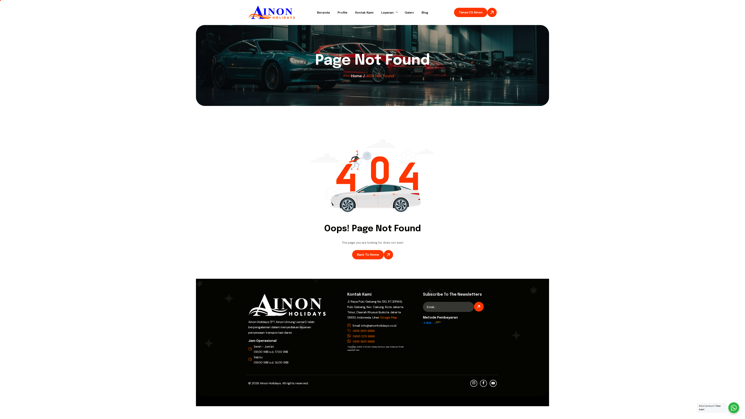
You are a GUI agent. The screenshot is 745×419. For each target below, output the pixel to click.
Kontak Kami (364, 12)
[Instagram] (473, 383)
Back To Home (368, 255)
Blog (425, 12)
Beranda (323, 12)
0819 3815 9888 (364, 331)
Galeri (409, 12)
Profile (342, 12)
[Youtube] (493, 383)
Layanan (387, 12)
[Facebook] (483, 383)
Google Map (388, 317)
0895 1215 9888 (364, 336)
